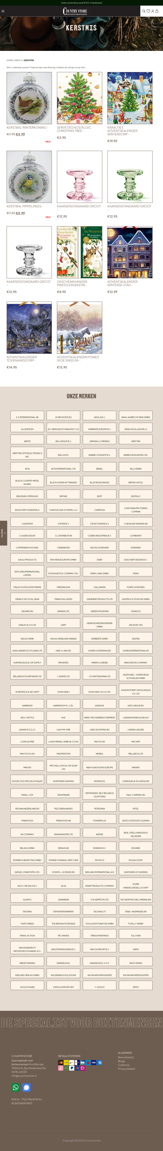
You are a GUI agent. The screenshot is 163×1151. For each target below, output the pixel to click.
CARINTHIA (99, 510)
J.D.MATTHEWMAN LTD (99, 676)
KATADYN (99, 705)
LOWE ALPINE (27, 741)
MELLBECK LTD (135, 753)
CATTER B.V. (63, 523)
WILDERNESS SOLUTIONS (63, 975)
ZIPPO (136, 987)
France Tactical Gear (27, 599)
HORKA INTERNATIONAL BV (136, 650)
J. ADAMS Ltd (63, 676)
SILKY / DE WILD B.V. (27, 885)
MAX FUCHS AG (27, 753)
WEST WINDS (135, 963)
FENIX (136, 573)
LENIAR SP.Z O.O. (27, 729)
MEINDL (99, 753)
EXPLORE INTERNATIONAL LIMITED (27, 573)
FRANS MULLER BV (63, 599)
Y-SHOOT (99, 987)
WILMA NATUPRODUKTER (99, 975)
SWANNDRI (63, 899)
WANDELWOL (63, 963)
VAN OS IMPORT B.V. (99, 949)
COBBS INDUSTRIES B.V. (99, 535)
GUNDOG (136, 611)
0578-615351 (19, 1071)
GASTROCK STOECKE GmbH (136, 599)
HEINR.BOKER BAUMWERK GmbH (99, 625)
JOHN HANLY (63, 691)
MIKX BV (27, 767)
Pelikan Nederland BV (27, 808)
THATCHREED (27, 923)
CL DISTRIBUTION (63, 535)
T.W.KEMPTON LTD (100, 899)
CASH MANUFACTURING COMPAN (135, 510)
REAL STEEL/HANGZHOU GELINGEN (136, 834)
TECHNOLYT (100, 911)
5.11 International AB (27, 417)
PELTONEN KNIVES (63, 808)
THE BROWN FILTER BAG (63, 923)
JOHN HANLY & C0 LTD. (99, 691)
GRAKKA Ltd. (63, 611)
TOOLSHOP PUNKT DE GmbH (99, 923)
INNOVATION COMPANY (135, 662)
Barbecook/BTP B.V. (100, 455)
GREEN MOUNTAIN (100, 611)
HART (63, 625)
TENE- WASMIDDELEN (135, 911)
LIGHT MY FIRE (63, 729)
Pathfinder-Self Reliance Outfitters (99, 795)
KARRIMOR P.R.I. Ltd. (63, 705)
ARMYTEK (135, 441)
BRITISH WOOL (135, 482)
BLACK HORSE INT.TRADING (63, 482)
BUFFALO (135, 496)
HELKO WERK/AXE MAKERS (63, 638)
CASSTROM (27, 523)
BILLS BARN (135, 468)
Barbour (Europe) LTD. (136, 455)
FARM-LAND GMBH (99, 573)
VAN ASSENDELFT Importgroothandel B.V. (27, 949)
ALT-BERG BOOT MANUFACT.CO (63, 429)
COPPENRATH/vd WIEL (27, 547)
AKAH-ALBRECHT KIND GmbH (135, 417)
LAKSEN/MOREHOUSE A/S (136, 717)
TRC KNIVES (63, 935)
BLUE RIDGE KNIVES (99, 482)
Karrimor (27, 705)
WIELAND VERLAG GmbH (27, 975)
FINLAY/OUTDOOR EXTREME (27, 587)
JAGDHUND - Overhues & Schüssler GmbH (136, 676)
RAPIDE (99, 834)
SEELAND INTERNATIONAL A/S (99, 872)
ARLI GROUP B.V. (63, 441)
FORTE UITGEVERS (136, 587)
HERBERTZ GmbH (99, 638)
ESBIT (99, 559)
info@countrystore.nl (24, 1075)
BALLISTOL (63, 455)
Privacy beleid (126, 1068)
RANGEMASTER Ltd (63, 834)
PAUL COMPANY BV (135, 795)
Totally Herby (136, 923)
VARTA (136, 949)
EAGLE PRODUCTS (27, 559)
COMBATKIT (135, 535)
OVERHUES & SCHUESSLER (135, 781)
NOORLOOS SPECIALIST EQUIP (27, 781)
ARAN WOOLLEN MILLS (136, 429)
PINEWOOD (27, 820)
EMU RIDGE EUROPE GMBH (63, 559)
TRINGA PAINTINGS (100, 935)
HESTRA (136, 638)
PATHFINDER (63, 795)
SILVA (63, 885)
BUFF (99, 496)
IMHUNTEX (63, 662)
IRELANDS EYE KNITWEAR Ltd (27, 676)
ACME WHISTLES (63, 417)
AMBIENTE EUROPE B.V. (99, 429)
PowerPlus (99, 820)
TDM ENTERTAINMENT (63, 911)
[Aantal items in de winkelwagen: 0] (156, 11)
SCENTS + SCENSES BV (63, 872)
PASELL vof (27, 795)
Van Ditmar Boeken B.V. (63, 949)
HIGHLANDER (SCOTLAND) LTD (27, 650)
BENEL (99, 468)
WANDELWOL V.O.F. (100, 963)
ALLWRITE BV (27, 429)
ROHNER (135, 848)
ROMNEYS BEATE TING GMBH (27, 860)
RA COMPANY (27, 834)
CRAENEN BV (63, 547)
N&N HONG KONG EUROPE (99, 767)
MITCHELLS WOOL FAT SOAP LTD (63, 767)
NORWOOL (99, 781)
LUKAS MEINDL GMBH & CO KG (63, 741)
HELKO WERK (27, 638)
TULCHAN (136, 935)
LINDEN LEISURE (136, 729)
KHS (63, 717)
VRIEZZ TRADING (27, 963)
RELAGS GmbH (27, 848)
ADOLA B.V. (99, 417)
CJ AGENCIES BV (27, 535)
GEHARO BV (27, 611)
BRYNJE (63, 496)
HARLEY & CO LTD (27, 625)
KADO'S (18, 60)
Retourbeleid (126, 1057)
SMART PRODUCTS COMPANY (99, 885)
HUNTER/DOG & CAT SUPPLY (27, 662)
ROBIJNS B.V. (99, 848)
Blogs (121, 1061)
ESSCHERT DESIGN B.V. (135, 559)
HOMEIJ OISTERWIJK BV (99, 650)
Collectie (123, 1064)
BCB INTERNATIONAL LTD (63, 468)
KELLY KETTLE (27, 717)
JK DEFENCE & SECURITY (27, 691)
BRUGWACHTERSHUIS (27, 496)
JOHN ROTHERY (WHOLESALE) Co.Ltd (136, 692)
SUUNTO (27, 899)
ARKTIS (27, 441)
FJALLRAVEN (100, 587)
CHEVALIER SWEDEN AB (135, 523)
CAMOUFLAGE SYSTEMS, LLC (63, 510)
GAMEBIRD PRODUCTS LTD (100, 599)
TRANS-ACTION (27, 935)
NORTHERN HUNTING (63, 781)
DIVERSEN (136, 547)
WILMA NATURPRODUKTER (135, 975)
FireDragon (63, 587)
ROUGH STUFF (136, 860)
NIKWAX (136, 767)
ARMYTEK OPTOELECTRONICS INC (27, 455)
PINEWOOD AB (63, 820)
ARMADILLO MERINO (100, 441)
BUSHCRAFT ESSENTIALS (27, 510)
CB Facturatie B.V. (99, 523)
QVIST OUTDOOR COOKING (136, 820)
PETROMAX (99, 808)
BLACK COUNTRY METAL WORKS (27, 482)
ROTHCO (99, 860)
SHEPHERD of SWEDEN (136, 872)
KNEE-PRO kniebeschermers (99, 717)
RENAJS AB (63, 848)
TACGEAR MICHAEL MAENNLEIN (135, 899)
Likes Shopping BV (100, 729)
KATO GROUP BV (136, 705)
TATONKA (27, 911)
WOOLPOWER (27, 987)
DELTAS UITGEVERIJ (99, 547)
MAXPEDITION (63, 753)
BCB (27, 468)
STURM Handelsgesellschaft (135, 886)
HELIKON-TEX (136, 625)
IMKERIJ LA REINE (99, 662)
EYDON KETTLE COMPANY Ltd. (63, 573)
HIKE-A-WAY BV (63, 650)
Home (10, 60)
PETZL (136, 808)
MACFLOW (99, 741)
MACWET (135, 741)
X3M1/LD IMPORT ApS (63, 987)
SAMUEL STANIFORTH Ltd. (27, 872)
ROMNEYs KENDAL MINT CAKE (63, 860)
